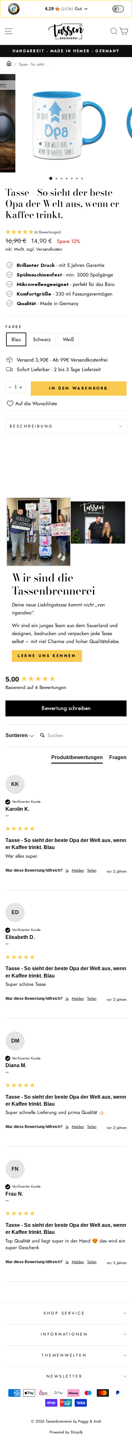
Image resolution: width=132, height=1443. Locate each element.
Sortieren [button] (17, 735)
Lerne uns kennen (47, 656)
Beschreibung (31, 426)
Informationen (64, 1334)
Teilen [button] (91, 870)
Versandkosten (49, 249)
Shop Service (64, 1313)
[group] (66, 680)
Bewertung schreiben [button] (66, 708)
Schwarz (42, 339)
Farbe (13, 327)
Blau (16, 339)
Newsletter (64, 1376)
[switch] (118, 8)
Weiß (68, 339)
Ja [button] (67, 870)
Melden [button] (78, 870)
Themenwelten (64, 1355)
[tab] (77, 759)
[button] (66, 232)
